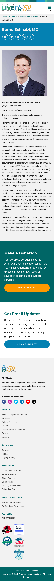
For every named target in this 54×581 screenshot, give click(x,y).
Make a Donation (27, 288)
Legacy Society (8, 457)
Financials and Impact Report (14, 429)
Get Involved (7, 445)
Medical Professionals (12, 497)
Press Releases (9, 474)
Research (6, 418)
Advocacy (6, 450)
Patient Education (9, 422)
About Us (6, 409)
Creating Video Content (12, 485)
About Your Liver (9, 478)
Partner (5, 454)
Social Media (7, 482)
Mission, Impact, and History (14, 414)
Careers (5, 437)
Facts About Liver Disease (13, 470)
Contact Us (7, 514)
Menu (50, 10)
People (5, 426)
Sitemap (34, 571)
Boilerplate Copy (9, 489)
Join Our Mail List (27, 344)
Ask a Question (8, 518)
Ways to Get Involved (11, 502)
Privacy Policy (22, 571)
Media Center (8, 465)
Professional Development (14, 506)
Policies (5, 433)
